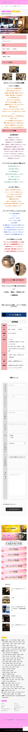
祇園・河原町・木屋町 (9, 683)
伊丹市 (23, 641)
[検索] (22, 2)
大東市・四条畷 (6, 663)
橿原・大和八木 (22, 692)
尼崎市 (6, 640)
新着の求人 (7, 584)
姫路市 (4, 645)
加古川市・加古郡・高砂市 (8, 647)
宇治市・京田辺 (22, 688)
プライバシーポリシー (6, 724)
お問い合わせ (14, 724)
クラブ (2, 703)
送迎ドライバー (17, 708)
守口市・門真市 (6, 667)
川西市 (15, 643)
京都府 (2, 683)
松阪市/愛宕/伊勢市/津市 (20, 695)
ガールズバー (16, 705)
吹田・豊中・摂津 (17, 663)
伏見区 (8, 688)
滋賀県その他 (12, 681)
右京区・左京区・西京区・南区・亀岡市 (11, 684)
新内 (11, 690)
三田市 (11, 643)
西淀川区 (19, 656)
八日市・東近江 (17, 679)
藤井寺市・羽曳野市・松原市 (8, 674)
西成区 (4, 659)
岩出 (14, 690)
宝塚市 (23, 643)
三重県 (2, 695)
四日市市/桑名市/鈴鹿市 (10, 695)
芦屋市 (7, 643)
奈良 (2, 692)
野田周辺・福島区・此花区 (18, 654)
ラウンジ (3, 11)
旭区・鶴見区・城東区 (7, 661)
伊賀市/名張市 (5, 697)
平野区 (22, 658)
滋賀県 (2, 677)
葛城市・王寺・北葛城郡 (16, 693)
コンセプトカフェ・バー (19, 707)
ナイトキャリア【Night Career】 (10, 730)
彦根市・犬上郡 (6, 681)
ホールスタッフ (4, 710)
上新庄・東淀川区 (6, 652)
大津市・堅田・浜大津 (9, 677)
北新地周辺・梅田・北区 (10, 650)
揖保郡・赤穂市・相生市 (19, 647)
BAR (2, 707)
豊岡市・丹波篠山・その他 (8, 649)
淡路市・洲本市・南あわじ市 (20, 649)
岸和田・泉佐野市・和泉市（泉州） (10, 672)
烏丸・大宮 (17, 683)
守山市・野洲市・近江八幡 (8, 679)
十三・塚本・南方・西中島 (8, 665)
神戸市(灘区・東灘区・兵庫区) (18, 640)
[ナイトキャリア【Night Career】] (7, 2)
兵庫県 (13, 11)
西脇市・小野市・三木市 (11, 645)
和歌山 (2, 690)
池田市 (11, 663)
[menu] (26, 2)
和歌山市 (7, 690)
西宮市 (19, 643)
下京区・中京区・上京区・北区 (9, 686)
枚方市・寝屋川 (16, 667)
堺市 (11, 667)
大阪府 (2, 650)
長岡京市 (4, 688)
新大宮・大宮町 (11, 692)
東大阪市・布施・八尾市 (18, 661)
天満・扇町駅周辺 (14, 652)
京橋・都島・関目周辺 (7, 654)
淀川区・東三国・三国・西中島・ (9, 656)
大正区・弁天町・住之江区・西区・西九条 (11, 658)
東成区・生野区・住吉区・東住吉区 (13, 659)
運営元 (19, 724)
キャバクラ (16, 710)
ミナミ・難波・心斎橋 (20, 650)
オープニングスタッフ (5, 708)
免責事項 (24, 724)
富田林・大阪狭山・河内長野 (8, 675)
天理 (16, 692)
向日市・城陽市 (14, 688)
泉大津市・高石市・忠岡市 (8, 670)
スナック (8, 11)
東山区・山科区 (19, 686)
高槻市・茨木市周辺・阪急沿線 (9, 668)
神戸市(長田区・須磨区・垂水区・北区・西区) (12, 641)
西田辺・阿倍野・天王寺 (19, 665)
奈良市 (5, 692)
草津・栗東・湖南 (19, 677)
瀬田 (23, 679)
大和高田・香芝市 (6, 693)
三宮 (18, 11)
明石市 (4, 643)
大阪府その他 (18, 675)
